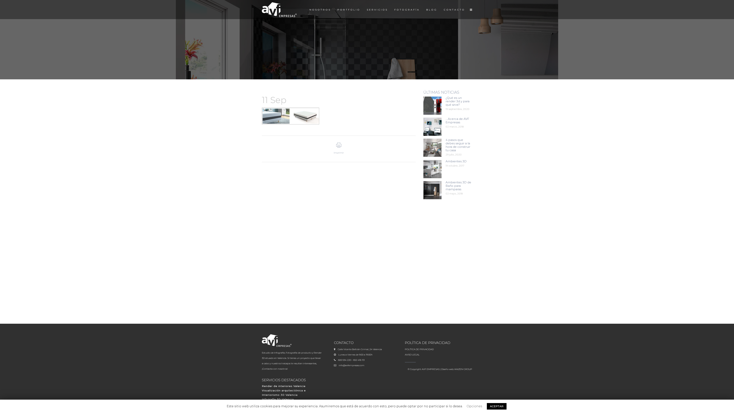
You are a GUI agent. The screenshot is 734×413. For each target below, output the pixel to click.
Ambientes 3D (456, 161)
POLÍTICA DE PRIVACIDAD (419, 349)
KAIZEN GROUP (463, 369)
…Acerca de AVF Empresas (457, 120)
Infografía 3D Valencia (278, 399)
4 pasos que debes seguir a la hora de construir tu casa (458, 145)
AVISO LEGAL (412, 354)
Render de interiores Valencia (283, 386)
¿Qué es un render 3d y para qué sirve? (457, 101)
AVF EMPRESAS (430, 369)
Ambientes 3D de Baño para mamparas (458, 185)
